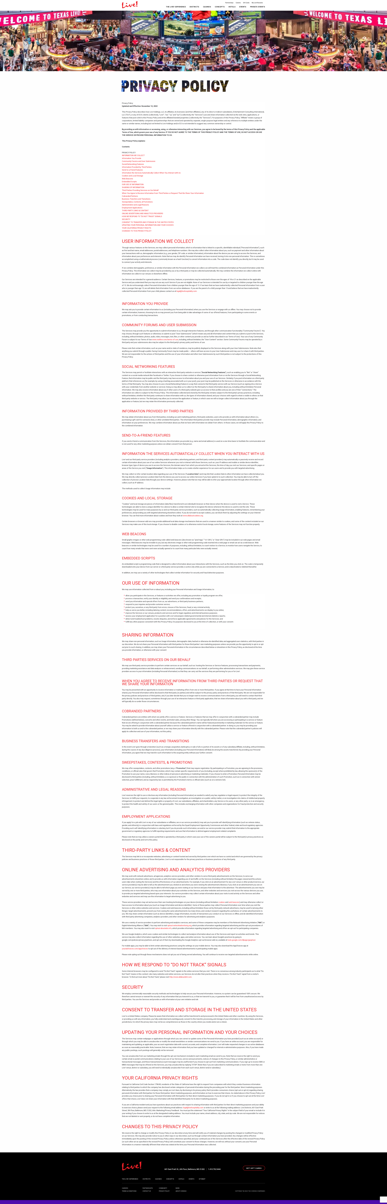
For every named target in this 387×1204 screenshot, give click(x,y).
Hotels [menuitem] (232, 7)
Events (191, 1179)
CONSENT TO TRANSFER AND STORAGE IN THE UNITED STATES (148, 222)
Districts (147, 1179)
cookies (221, 902)
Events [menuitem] (242, 7)
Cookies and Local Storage (133, 176)
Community (163, 1188)
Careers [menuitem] (238, 3)
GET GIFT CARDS (254, 1168)
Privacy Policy (164, 1191)
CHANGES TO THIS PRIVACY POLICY (136, 231)
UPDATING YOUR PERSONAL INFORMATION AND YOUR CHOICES (148, 225)
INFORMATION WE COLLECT (133, 155)
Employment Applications (134, 208)
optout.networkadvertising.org (179, 925)
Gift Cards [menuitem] (246, 3)
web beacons (234, 902)
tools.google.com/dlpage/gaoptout (241, 940)
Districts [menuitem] (194, 7)
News (177, 1188)
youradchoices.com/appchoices (135, 949)
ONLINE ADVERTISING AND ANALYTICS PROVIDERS (142, 213)
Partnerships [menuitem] (229, 3)
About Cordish (181, 1191)
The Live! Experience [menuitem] (176, 7)
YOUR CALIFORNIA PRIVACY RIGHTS (136, 228)
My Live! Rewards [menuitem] (257, 3)
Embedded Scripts (130, 182)
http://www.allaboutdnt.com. (180, 977)
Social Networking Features (133, 164)
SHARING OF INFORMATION (133, 187)
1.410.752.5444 (214, 1169)
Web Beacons (127, 179)
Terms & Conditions (129, 1191)
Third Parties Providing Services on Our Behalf (140, 190)
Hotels (181, 1179)
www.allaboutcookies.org (193, 516)
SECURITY (126, 219)
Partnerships (148, 1188)
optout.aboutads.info (163, 928)
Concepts (170, 1179)
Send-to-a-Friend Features (133, 170)
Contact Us (147, 1191)
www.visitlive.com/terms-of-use (165, 339)
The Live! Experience (130, 1179)
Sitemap (202, 1179)
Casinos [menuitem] (207, 7)
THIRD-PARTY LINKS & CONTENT (135, 210)
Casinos (158, 1179)
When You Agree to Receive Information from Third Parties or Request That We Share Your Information (164, 193)
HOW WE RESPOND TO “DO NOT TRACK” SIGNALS (142, 216)
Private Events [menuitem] (257, 7)
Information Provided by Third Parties (137, 167)
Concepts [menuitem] (220, 7)
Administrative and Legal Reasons (137, 205)
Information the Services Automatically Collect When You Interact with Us (151, 173)
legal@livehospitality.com (186, 291)
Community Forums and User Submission (139, 161)
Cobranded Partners (131, 196)
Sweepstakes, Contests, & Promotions (137, 202)
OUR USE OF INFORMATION (133, 184)
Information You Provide (131, 158)
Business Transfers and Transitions (137, 199)
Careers (125, 1188)
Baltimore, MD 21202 (184, 1169)
